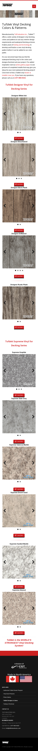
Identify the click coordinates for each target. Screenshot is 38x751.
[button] (34, 6)
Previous (5, 114)
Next (33, 114)
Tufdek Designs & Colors (10, 700)
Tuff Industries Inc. (20, 34)
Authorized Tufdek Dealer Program (13, 690)
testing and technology (22, 45)
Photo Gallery (7, 697)
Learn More (20, 138)
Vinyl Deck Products (8, 693)
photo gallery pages (23, 65)
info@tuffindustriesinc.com (13, 728)
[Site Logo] (7, 5)
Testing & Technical (8, 704)
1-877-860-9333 (14, 725)
